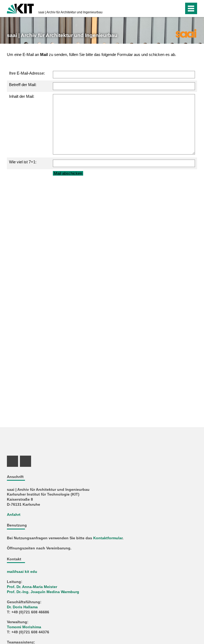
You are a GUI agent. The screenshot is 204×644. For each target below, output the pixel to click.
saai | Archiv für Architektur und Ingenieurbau (70, 12)
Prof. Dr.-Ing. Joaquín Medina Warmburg (43, 592)
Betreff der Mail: (22, 84)
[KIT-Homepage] (20, 8)
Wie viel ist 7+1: (22, 162)
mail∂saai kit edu (22, 572)
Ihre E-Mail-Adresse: (27, 73)
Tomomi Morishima (24, 627)
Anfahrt (13, 515)
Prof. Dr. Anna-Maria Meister (32, 587)
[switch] (169, 8)
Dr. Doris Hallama (22, 607)
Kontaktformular (107, 538)
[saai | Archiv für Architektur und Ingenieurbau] (186, 33)
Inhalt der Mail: (21, 96)
